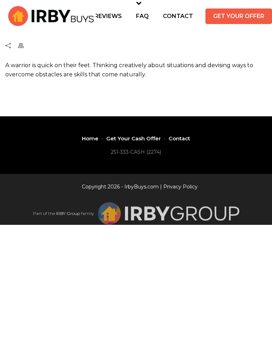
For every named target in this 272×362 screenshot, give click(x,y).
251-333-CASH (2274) (136, 152)
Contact (178, 16)
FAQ (142, 16)
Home (90, 138)
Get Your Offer (238, 16)
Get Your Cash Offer (133, 138)
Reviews (108, 16)
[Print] (24, 45)
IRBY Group (68, 213)
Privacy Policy (180, 186)
